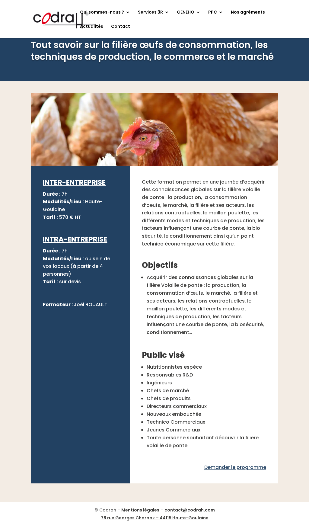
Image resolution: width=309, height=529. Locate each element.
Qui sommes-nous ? (102, 12)
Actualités (91, 26)
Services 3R (150, 12)
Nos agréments (248, 12)
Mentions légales (140, 510)
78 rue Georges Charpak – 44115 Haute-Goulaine (155, 518)
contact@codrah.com (189, 510)
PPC (212, 12)
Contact (120, 26)
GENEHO (185, 12)
